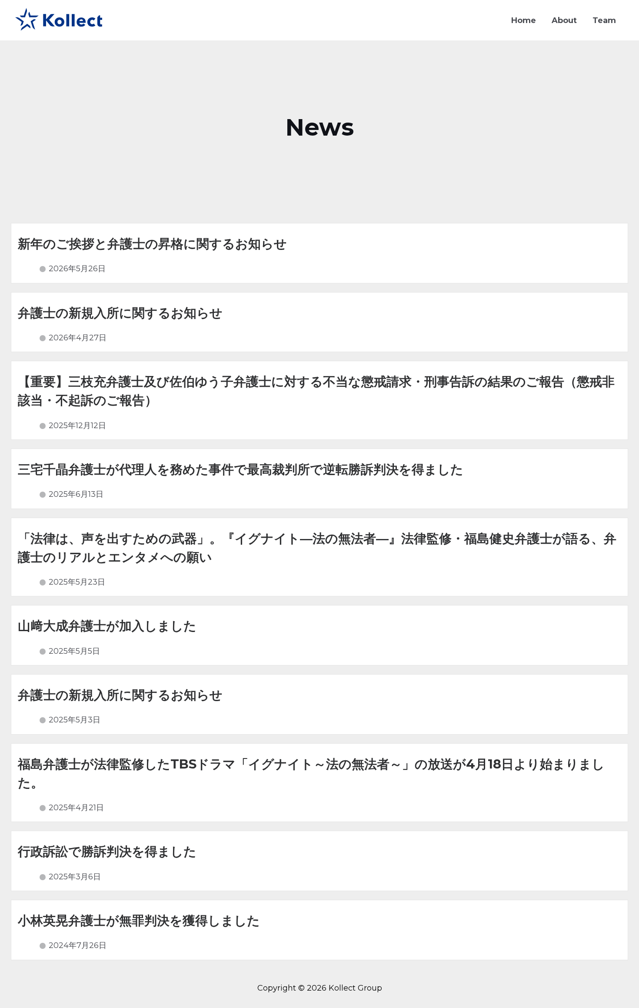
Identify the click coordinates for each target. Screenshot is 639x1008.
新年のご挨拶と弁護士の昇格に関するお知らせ (152, 243)
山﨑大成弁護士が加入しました (107, 625)
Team (604, 20)
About (564, 20)
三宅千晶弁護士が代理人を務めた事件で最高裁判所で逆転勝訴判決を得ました (240, 469)
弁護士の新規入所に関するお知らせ (120, 312)
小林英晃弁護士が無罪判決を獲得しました (139, 920)
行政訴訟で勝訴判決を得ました (107, 851)
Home (523, 20)
